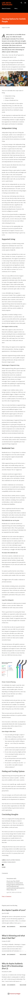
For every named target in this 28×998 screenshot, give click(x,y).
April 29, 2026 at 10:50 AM (14, 892)
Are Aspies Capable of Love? (14, 910)
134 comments (11, 985)
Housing (4, 862)
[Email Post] (3, 865)
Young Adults (11, 862)
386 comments (11, 926)
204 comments (11, 954)
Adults (8, 860)
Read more (23, 926)
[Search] (21, 3)
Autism (13, 860)
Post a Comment (6, 896)
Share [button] (3, 867)
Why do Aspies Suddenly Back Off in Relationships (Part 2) (12, 966)
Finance (17, 860)
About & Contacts (6, 8)
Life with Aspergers (7, 4)
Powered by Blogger (14, 993)
